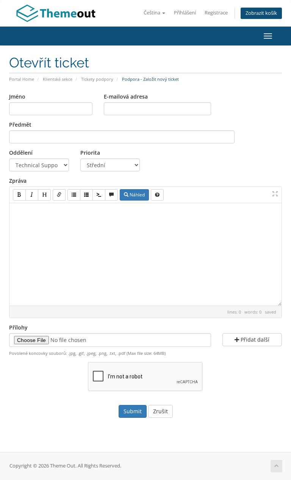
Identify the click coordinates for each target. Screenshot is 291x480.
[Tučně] (19, 195)
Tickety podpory (97, 79)
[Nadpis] (44, 195)
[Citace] (111, 195)
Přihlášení (185, 12)
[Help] (157, 195)
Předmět (20, 124)
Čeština (152, 12)
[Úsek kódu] (98, 195)
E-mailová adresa (126, 96)
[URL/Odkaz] (59, 195)
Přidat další (254, 339)
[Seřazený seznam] (86, 195)
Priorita (90, 152)
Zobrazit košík (261, 13)
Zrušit (160, 411)
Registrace (216, 12)
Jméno (17, 96)
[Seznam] (73, 195)
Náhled (136, 194)
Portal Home (21, 79)
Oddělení (21, 152)
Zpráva (18, 180)
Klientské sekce (57, 79)
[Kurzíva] (31, 195)
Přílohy (18, 327)
